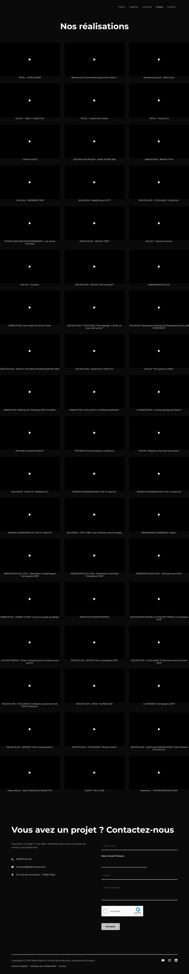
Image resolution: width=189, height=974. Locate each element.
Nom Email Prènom (112, 856)
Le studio (147, 7)
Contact (171, 7)
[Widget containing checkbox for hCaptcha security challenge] (122, 911)
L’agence (133, 7)
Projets (159, 7)
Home (122, 7)
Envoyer (110, 926)
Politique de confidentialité (43, 966)
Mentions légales (19, 966)
